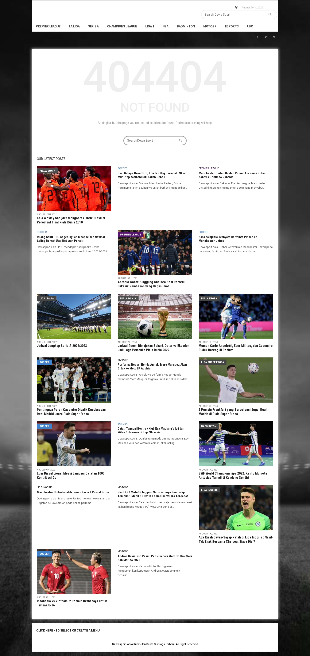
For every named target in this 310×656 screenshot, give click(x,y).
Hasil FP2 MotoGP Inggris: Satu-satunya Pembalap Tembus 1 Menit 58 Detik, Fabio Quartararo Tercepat (153, 494)
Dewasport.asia (122, 644)
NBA (165, 26)
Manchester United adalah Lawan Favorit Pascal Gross (73, 492)
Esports (232, 26)
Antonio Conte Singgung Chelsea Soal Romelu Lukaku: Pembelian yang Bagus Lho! (151, 284)
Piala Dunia (47, 170)
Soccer (123, 168)
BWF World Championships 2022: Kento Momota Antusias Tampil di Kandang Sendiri (233, 475)
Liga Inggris (44, 487)
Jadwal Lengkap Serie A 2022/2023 (62, 346)
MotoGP (210, 26)
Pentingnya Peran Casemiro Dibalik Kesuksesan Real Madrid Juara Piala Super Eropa (71, 412)
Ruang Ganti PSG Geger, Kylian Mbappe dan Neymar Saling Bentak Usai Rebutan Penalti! (71, 239)
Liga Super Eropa (212, 362)
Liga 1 (149, 26)
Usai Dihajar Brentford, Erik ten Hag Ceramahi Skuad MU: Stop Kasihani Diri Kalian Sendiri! (152, 175)
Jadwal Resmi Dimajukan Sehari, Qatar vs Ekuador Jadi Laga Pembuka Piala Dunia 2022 (153, 348)
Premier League (48, 26)
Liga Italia (46, 298)
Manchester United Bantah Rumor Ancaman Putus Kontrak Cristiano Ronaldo (232, 175)
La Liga (74, 26)
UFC (250, 26)
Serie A (93, 26)
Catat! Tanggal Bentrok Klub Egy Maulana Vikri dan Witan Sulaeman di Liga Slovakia (151, 430)
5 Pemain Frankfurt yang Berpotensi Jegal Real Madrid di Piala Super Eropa (233, 412)
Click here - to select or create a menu (68, 630)
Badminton (186, 26)
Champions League (122, 26)
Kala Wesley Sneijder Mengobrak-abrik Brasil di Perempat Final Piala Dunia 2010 (71, 220)
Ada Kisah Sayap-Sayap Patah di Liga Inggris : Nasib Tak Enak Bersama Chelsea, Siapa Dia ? (236, 539)
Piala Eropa (209, 298)
